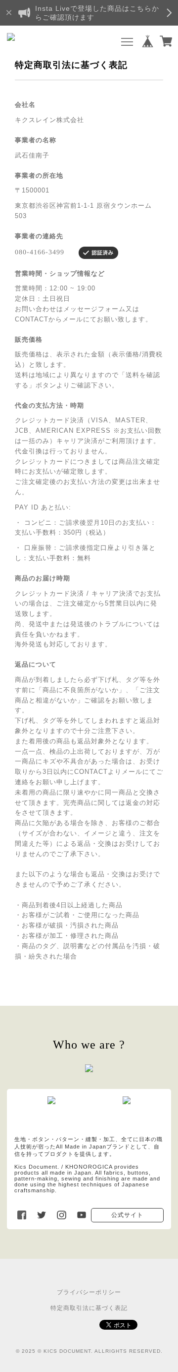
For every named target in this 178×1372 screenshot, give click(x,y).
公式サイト (127, 1215)
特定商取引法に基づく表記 (89, 1308)
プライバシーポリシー (89, 1292)
